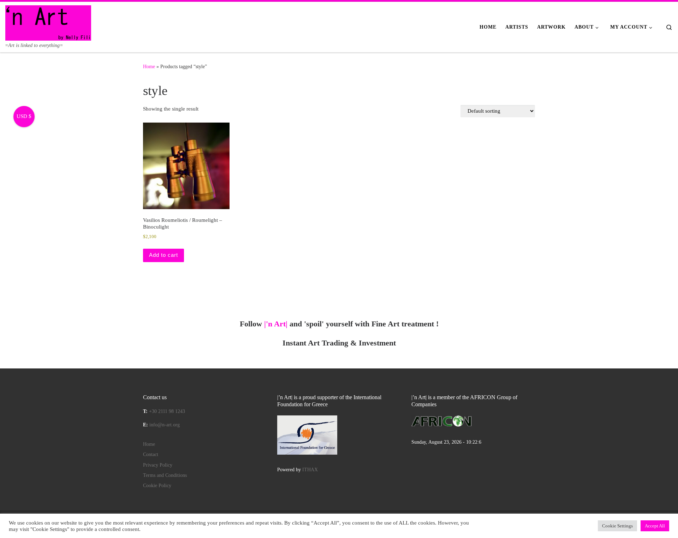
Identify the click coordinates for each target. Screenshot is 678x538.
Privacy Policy (157, 465)
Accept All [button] (655, 525)
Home (149, 66)
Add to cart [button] (163, 255)
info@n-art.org (164, 424)
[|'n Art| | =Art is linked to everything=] (48, 22)
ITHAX (310, 469)
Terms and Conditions (165, 475)
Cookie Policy (157, 485)
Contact (150, 454)
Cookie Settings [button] (617, 525)
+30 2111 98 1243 (167, 411)
